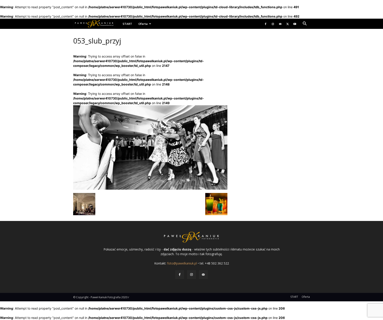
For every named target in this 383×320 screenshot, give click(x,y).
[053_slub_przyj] (150, 188)
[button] (304, 24)
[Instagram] (273, 24)
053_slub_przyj (97, 41)
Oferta (143, 24)
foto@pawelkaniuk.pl (182, 263)
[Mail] (280, 24)
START (127, 24)
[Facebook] (265, 24)
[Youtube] (294, 24)
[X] (287, 24)
